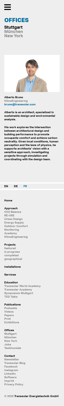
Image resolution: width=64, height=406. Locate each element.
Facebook (11, 366)
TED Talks (11, 296)
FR (25, 186)
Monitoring (11, 229)
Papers (9, 315)
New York (10, 341)
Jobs (7, 344)
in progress (12, 251)
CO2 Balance (12, 212)
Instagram (11, 370)
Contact (9, 356)
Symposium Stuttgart (18, 293)
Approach (11, 208)
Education (11, 282)
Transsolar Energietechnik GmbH (36, 396)
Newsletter (11, 359)
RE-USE (9, 215)
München (10, 337)
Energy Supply (14, 222)
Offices (9, 330)
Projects (10, 244)
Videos (9, 311)
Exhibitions (11, 322)
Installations (12, 266)
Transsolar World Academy (22, 286)
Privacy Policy (13, 384)
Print (7, 318)
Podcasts (10, 308)
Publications (12, 304)
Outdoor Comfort (16, 226)
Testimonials (12, 348)
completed (11, 255)
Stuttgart (10, 333)
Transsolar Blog (14, 363)
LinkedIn (10, 373)
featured (10, 248)
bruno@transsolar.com (20, 104)
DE (16, 186)
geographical (13, 259)
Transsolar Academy (18, 289)
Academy (10, 233)
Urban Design (13, 219)
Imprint (9, 380)
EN (6, 186)
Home (8, 200)
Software (10, 377)
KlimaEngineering (16, 236)
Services (10, 274)
